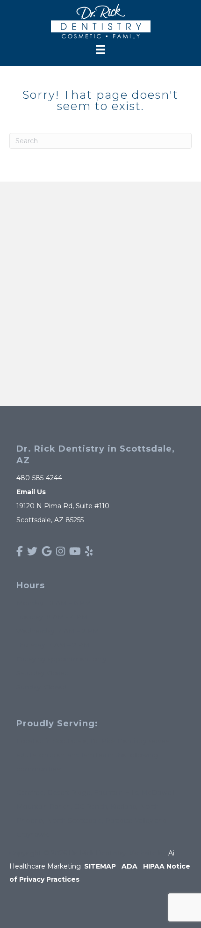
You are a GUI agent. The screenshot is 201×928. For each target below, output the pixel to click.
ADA (129, 866)
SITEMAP (100, 866)
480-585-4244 (39, 478)
